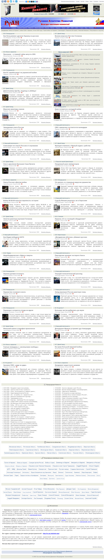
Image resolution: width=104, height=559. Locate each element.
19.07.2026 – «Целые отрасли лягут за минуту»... (17, 389)
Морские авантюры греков (13, 109)
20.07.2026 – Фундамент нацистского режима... (16, 388)
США (76, 28)
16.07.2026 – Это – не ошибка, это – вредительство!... (18, 394)
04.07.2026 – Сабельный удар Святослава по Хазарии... (19, 411)
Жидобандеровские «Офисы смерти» (18, 255)
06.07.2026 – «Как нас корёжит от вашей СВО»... (16, 408)
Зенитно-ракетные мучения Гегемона (17, 219)
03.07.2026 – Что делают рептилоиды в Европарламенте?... (20, 413)
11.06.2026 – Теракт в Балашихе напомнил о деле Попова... (71, 398)
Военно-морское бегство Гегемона (68, 36)
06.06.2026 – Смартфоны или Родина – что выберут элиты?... (72, 406)
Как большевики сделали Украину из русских (21, 36)
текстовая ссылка (45, 520)
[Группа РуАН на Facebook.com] (5, 2)
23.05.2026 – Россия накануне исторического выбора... (70, 430)
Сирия (81, 28)
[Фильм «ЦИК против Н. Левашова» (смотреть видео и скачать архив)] (96, 10)
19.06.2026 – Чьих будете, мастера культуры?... (16, 435)
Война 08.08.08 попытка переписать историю (20, 200)
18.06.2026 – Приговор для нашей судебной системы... (18, 437)
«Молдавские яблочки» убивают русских (71, 237)
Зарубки (82, 1)
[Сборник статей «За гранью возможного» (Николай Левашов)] (8, 11)
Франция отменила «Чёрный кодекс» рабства (72, 146)
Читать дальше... (46, 49)
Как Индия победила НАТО (13, 237)
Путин (52, 28)
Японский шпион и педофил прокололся (19, 328)
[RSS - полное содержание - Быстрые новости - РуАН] (71, 52)
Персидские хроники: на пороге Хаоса (70, 255)
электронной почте (35, 515)
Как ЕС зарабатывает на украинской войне (20, 72)
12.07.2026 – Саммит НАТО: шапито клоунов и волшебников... (20, 401)
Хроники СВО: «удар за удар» (14, 365)
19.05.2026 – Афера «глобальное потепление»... (68, 437)
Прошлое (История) (71, 30)
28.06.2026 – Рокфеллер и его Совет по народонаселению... (20, 422)
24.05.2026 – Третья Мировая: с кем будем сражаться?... (71, 428)
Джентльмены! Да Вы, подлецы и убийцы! (19, 91)
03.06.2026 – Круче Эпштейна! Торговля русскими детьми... (71, 411)
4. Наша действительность (62, 125)
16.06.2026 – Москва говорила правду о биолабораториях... (71, 389)
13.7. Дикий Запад (60, 33)
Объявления (53, 505)
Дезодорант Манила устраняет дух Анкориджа (73, 328)
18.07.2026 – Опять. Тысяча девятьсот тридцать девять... (19, 391)
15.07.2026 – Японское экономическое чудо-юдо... (17, 396)
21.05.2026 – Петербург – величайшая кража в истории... (70, 434)
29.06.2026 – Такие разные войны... (13, 420)
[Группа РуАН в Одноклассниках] (8, 2)
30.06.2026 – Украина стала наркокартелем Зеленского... (19, 418)
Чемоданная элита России (13, 127)
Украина (58, 28)
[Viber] (37, 1)
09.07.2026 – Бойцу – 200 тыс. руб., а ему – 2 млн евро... (19, 405)
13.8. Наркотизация (60, 234)
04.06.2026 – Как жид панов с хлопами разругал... (68, 410)
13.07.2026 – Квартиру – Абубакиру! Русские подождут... (19, 400)
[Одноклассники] (28, 1)
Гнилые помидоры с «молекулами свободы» (21, 347)
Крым (63, 28)
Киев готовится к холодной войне (68, 109)
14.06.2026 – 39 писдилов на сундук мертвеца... (68, 393)
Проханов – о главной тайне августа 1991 (19, 54)
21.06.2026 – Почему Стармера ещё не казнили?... (17, 434)
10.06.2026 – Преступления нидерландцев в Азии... (69, 400)
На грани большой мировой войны (68, 347)
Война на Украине (14, 30)
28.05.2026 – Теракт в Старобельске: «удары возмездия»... (71, 422)
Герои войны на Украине (50, 30)
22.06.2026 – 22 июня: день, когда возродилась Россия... (19, 432)
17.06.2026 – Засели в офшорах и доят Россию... (68, 388)
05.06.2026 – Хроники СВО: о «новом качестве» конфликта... (72, 408)
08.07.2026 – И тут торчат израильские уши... (16, 406)
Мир (86, 28)
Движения (65, 513)
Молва (87, 1)
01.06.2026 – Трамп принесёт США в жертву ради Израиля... (71, 415)
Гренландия (61, 30)
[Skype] (35, 1)
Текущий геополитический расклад (68, 274)
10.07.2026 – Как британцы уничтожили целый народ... (18, 403)
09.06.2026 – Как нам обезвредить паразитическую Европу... (71, 401)
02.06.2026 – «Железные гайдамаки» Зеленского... (69, 413)
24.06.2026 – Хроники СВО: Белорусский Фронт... (17, 428)
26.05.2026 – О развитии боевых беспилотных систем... (70, 425)
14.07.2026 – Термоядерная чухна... (13, 398)
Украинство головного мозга (14, 292)
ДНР (68, 28)
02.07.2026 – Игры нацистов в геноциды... (15, 415)
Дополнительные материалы (68, 1)
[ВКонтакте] (26, 1)
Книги (91, 1)
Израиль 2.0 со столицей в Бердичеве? (70, 219)
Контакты (102, 1)
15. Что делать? (59, 308)
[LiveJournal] (33, 1)
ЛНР (72, 28)
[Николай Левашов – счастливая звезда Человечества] (53, 12)
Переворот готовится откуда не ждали (18, 310)
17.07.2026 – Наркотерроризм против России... (16, 393)
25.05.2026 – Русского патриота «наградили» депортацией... (71, 427)
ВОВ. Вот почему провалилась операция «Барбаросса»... (78, 69)
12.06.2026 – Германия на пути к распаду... (66, 396)
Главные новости (22, 28)
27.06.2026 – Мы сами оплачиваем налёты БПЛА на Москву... (20, 423)
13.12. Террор (7, 253)
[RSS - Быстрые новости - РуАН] (70, 52)
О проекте (96, 1)
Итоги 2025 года (37, 30)
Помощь (91, 28)
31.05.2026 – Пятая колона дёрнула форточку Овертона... (71, 417)
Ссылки (77, 1)
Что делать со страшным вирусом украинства (73, 182)
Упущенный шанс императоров (67, 164)
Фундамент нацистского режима (67, 365)
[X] (31, 1)
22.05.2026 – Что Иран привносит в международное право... (71, 432)
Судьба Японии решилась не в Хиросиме (71, 200)
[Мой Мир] (30, 1)
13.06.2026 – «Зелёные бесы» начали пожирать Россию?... (71, 394)
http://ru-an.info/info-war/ (51, 533)
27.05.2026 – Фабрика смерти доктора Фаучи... (68, 423)
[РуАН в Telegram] (16, 2)
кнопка (64, 520)
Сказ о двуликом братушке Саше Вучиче (19, 164)
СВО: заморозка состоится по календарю (71, 127)
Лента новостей (39, 28)
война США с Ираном (26, 30)
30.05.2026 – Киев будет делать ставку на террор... (69, 418)
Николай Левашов (83, 30)
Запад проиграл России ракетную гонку (70, 292)
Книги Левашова (9, 4)
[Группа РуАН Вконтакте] (3, 2)
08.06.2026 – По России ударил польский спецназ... (69, 403)
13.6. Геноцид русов (8, 33)
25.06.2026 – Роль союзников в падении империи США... (19, 427)
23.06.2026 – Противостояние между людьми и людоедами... (20, 430)
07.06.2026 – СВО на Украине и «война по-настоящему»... (71, 405)
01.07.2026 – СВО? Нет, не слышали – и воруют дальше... (19, 417)
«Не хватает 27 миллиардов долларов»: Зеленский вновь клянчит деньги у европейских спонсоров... (81, 87)
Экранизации (97, 4)
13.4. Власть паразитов (9, 52)
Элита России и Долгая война (15, 182)
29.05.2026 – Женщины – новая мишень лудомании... (69, 420)
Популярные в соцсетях (96, 30)
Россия (47, 28)
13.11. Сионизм (59, 216)
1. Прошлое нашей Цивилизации (64, 161)
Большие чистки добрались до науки (69, 310)
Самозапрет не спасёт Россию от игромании (20, 146)
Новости (30, 28)
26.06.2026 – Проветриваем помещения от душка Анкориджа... (20, 425)
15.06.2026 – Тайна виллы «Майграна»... (66, 391)
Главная (13, 28)
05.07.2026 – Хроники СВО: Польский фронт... (16, 410)
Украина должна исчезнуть (13, 274)
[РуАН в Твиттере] (11, 2)
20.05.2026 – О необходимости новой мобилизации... (69, 435)
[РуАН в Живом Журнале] (14, 2)
